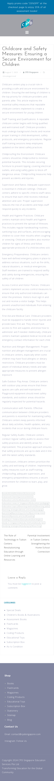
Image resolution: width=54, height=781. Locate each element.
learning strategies (11, 509)
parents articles (18, 516)
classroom (29, 493)
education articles (11, 500)
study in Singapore (11, 523)
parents (6, 516)
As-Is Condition (15, 646)
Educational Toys (16, 637)
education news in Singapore (16, 503)
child (12, 493)
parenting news (37, 513)
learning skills (43, 506)
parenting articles (21, 513)
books (5, 493)
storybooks (26, 519)
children (19, 493)
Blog (9, 719)
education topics (10, 506)
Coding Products (15, 633)
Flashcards (12, 623)
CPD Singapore (32, 72)
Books (10, 683)
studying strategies (11, 526)
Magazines (12, 628)
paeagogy (38, 509)
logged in (26, 583)
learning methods (27, 506)
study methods (27, 523)
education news (28, 500)
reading (30, 516)
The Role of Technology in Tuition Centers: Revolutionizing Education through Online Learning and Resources (15, 547)
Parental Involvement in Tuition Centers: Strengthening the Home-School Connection (39, 543)
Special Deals (14, 610)
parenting (7, 513)
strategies (37, 519)
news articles (27, 509)
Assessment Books (17, 619)
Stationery (12, 710)
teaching (37, 526)
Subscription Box (16, 642)
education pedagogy (40, 503)
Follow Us (21, 740)
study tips (40, 523)
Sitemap (11, 715)
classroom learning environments (18, 496)
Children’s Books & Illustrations (23, 614)
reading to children (11, 519)
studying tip (26, 526)
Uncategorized (9, 76)
